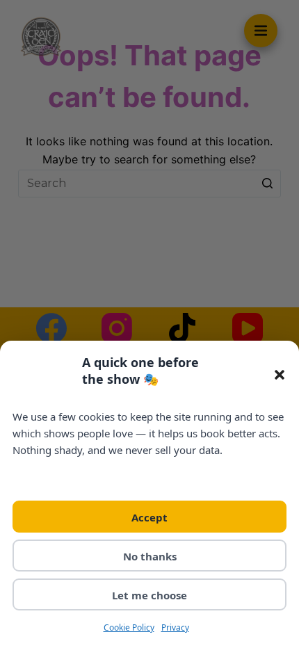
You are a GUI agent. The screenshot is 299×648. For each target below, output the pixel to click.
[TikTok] (182, 328)
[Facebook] (51, 328)
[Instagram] (117, 328)
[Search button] (267, 183)
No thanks (150, 556)
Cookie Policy (129, 627)
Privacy (175, 627)
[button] (279, 375)
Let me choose (149, 595)
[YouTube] (247, 328)
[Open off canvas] (260, 30)
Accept (149, 517)
